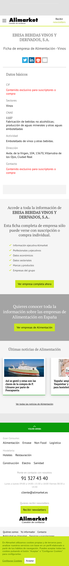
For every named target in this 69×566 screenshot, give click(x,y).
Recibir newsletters (34, 510)
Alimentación (11, 443)
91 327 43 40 (34, 478)
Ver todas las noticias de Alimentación (34, 404)
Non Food (40, 443)
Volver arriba (34, 429)
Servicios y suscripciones (41, 536)
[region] (34, 551)
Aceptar (30, 560)
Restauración (23, 455)
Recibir (59, 20)
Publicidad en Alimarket (15, 536)
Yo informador (28, 531)
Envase (26, 443)
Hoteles (7, 455)
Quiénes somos (10, 531)
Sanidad (39, 463)
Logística (55, 443)
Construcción (11, 463)
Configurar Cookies (12, 560)
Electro (26, 463)
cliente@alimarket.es (34, 492)
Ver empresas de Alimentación (34, 327)
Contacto (41, 531)
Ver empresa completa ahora (34, 284)
